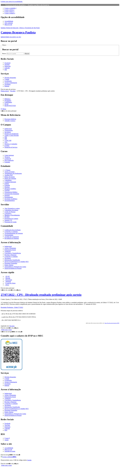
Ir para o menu (9, 10)
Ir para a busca (9, 11)
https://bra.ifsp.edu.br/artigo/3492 (112, 323)
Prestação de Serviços (10, 147)
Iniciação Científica (10, 188)
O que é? (7, 438)
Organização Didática (10, 192)
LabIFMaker (8, 102)
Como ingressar (9, 155)
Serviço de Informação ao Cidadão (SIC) (16, 261)
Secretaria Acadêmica (10, 199)
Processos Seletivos (10, 119)
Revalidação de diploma (11, 238)
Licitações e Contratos (11, 231)
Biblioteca (7, 99)
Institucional (8, 128)
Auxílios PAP (8, 175)
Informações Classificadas (12, 260)
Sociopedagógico (9, 200)
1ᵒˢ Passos (7, 170)
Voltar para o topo (6, 329)
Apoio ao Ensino (9, 172)
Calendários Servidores (11, 210)
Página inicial (5, 91)
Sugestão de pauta (9, 451)
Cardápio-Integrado (10, 182)
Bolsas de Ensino (9, 177)
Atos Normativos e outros (12, 208)
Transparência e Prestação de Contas (15, 266)
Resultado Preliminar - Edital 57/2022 (12, 307)
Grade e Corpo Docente (11, 135)
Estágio (6, 183)
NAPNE (7, 190)
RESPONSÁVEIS (10, 105)
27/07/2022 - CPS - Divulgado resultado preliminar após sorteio (41, 294)
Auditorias (7, 251)
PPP (5, 139)
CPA (5, 142)
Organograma (8, 130)
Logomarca (7, 213)
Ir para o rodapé (9, 13)
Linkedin (7, 428)
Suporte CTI (8, 220)
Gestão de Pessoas (9, 212)
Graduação (7, 158)
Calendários (8, 180)
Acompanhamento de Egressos (13, 233)
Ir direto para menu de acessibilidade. (12, 1)
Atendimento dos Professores (13, 173)
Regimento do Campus (11, 218)
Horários (7, 187)
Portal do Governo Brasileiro (15, 5)
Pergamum (8, 280)
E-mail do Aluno (10, 283)
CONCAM (7, 140)
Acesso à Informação (10, 82)
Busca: (4, 53)
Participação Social (10, 250)
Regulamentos (8, 197)
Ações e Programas (10, 248)
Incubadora (7, 100)
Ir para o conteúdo (10, 8)
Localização (8, 81)
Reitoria (6, 86)
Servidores (7, 132)
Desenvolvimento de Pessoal (12, 268)
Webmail (8, 281)
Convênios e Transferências (12, 253)
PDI (5, 137)
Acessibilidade (8, 21)
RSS (5, 430)
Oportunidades (8, 235)
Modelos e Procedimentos (12, 215)
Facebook (7, 423)
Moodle (7, 278)
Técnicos (7, 157)
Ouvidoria (7, 84)
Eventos (6, 145)
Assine (6, 440)
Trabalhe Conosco (9, 120)
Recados (12, 91)
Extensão (7, 162)
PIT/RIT (7, 217)
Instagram (7, 427)
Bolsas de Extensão (10, 178)
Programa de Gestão (10, 222)
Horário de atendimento (11, 134)
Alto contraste (8, 23)
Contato (6, 79)
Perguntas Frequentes (10, 263)
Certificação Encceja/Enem (12, 230)
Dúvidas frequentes (10, 77)
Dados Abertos (8, 265)
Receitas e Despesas (10, 255)
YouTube (7, 425)
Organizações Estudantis (11, 194)
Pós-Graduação (9, 160)
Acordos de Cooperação (11, 236)
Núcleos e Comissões (10, 144)
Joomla (29, 460)
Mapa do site (8, 24)
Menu (4, 109)
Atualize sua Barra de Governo (38, 5)
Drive (7, 285)
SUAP (6, 104)
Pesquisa (7, 195)
